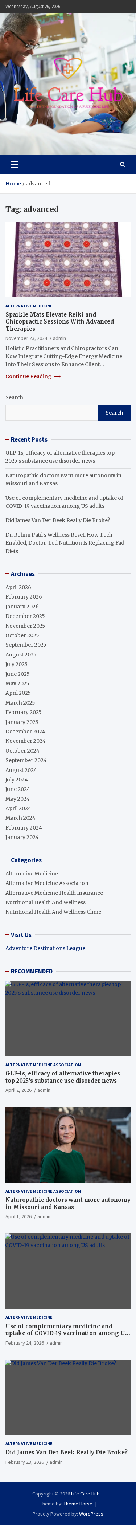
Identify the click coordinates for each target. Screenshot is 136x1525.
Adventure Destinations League (45, 948)
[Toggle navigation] (14, 164)
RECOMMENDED (32, 971)
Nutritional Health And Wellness (45, 902)
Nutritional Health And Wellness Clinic (53, 912)
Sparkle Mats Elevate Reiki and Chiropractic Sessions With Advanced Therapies (59, 321)
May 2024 (17, 799)
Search (14, 397)
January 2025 (21, 722)
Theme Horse (77, 1503)
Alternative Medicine (29, 306)
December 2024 (25, 731)
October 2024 (22, 751)
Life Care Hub (85, 1493)
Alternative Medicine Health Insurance (54, 893)
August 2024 (21, 770)
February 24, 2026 (24, 1343)
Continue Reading (29, 376)
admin (59, 338)
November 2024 (25, 741)
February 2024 (23, 827)
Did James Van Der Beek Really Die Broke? (57, 520)
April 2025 (18, 693)
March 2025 (20, 702)
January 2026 (22, 606)
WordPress (91, 1513)
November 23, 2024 (26, 338)
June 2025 (17, 674)
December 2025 (25, 616)
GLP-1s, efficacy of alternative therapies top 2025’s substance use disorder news (62, 1077)
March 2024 (20, 818)
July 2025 (16, 664)
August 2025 (21, 654)
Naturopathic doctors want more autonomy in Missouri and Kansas (68, 1203)
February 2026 (23, 596)
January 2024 (22, 837)
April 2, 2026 (18, 1090)
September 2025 (25, 645)
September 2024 (26, 760)
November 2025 (25, 626)
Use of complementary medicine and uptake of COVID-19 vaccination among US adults (67, 1333)
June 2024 (17, 789)
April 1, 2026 (18, 1216)
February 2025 (23, 712)
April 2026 (18, 587)
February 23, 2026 (24, 1462)
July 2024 (16, 779)
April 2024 (18, 808)
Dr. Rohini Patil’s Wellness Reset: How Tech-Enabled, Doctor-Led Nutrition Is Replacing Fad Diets (64, 543)
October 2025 (22, 635)
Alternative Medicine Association (46, 883)
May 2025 (17, 683)
